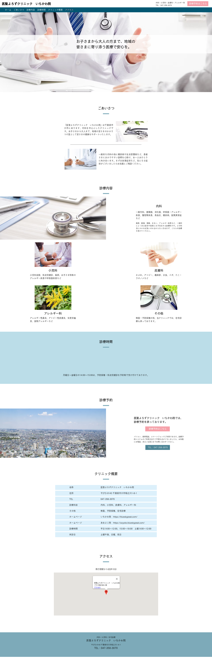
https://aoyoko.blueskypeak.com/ (129, 523)
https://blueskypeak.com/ (125, 517)
